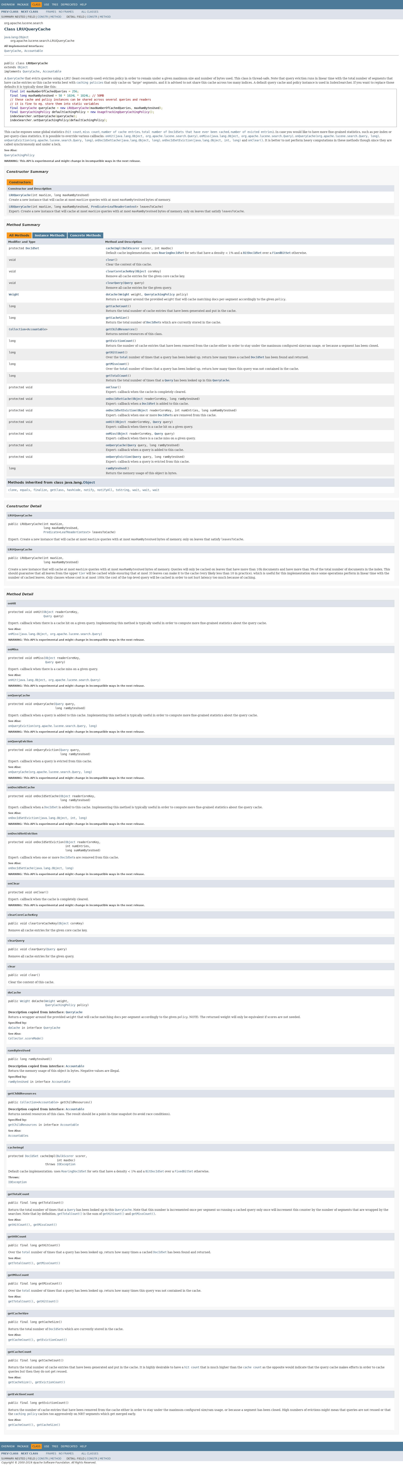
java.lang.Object (16, 37)
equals (25, 490)
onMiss (111, 433)
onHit (110, 422)
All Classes (89, 11)
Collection (17, 329)
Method (55, 16)
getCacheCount (117, 306)
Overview (8, 4)
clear (110, 259)
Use (46, 4)
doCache (112, 294)
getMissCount (116, 364)
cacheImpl (113, 248)
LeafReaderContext (122, 206)
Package (23, 4)
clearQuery (114, 283)
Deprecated (69, 4)
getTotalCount (117, 375)
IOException (66, 1164)
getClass (57, 490)
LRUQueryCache (20, 195)
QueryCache (12, 50)
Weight (14, 294)
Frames (51, 11)
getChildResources (120, 329)
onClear (112, 387)
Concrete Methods (85, 235)
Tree (55, 4)
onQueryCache (116, 445)
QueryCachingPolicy (159, 294)
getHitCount (115, 352)
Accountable (33, 50)
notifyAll (104, 490)
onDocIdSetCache (118, 398)
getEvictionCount (119, 340)
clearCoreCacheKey (120, 271)
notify (89, 490)
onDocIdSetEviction (121, 410)
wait (135, 490)
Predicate (98, 206)
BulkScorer (131, 248)
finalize (40, 490)
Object (23, 67)
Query (128, 283)
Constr (43, 16)
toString (122, 490)
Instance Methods (49, 235)
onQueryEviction (118, 456)
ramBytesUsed (116, 468)
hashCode (73, 490)
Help (83, 4)
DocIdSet (32, 248)
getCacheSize (116, 317)
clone (12, 490)
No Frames (66, 11)
